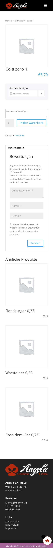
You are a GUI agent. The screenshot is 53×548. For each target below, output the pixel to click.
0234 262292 (12, 509)
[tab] (26, 147)
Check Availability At (18, 88)
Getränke (19, 21)
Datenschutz (12, 525)
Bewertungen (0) (16, 147)
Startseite (9, 21)
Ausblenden (41, 546)
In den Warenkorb (31, 123)
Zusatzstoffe (12, 521)
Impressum (11, 528)
